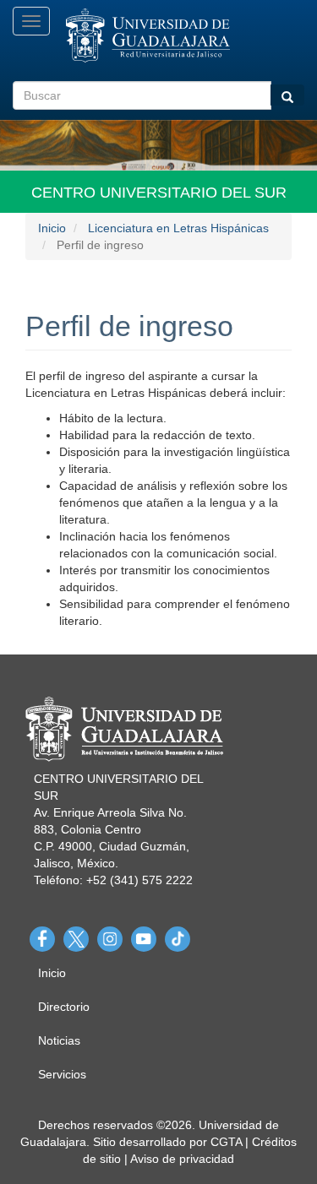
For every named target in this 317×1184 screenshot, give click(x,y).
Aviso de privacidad (182, 1158)
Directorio (64, 1006)
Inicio (52, 228)
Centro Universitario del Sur (159, 192)
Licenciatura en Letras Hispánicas (178, 228)
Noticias (59, 1040)
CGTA (226, 1142)
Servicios (62, 1074)
